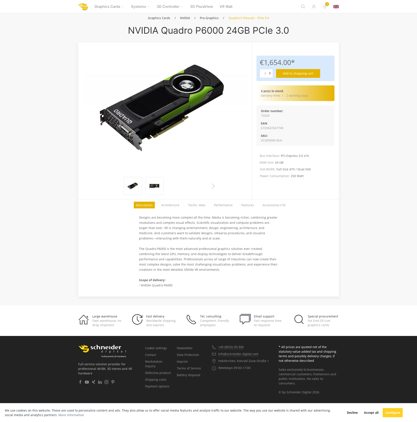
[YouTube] (87, 382)
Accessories (274, 205)
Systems (138, 6)
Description (144, 205)
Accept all (371, 412)
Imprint (182, 361)
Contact (150, 355)
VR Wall (226, 6)
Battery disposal (188, 375)
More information (71, 415)
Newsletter (185, 348)
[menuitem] (324, 6)
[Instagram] (106, 382)
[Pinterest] (113, 382)
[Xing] (93, 382)
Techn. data (196, 205)
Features (247, 205)
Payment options (157, 386)
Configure (392, 412)
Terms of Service (189, 368)
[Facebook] (80, 382)
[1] (336, 6)
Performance (223, 205)
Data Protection (188, 355)
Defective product (158, 373)
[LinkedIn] (100, 382)
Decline (352, 412)
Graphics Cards (107, 6)
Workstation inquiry (153, 363)
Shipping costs (155, 379)
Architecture (170, 205)
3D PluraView (201, 6)
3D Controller (168, 6)
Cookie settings (156, 348)
